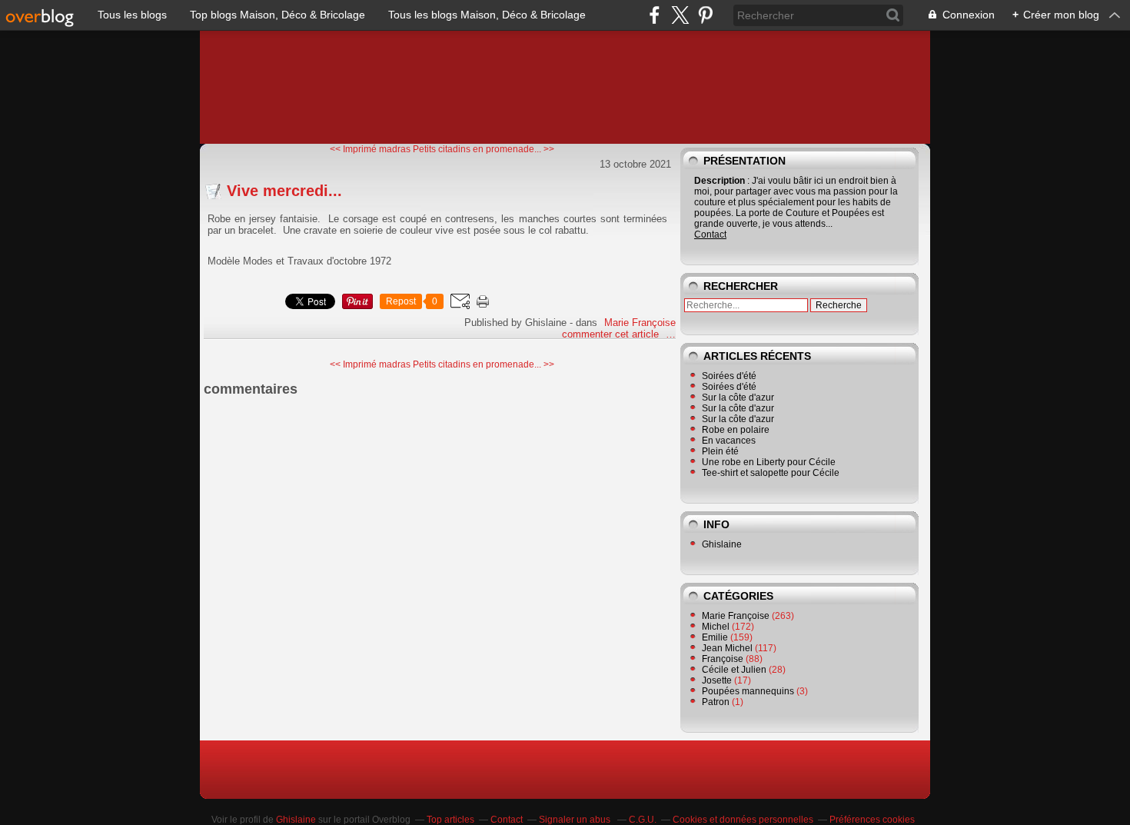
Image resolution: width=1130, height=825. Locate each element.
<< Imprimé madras (370, 149)
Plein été (720, 451)
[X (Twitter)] (680, 15)
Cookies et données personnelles (743, 819)
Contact (710, 234)
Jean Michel (727, 648)
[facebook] (654, 15)
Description (720, 180)
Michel (716, 626)
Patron (716, 702)
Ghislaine (722, 544)
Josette (717, 680)
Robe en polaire (735, 429)
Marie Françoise (640, 322)
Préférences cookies (872, 819)
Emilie (715, 637)
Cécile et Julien (734, 669)
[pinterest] (705, 15)
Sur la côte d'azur (738, 397)
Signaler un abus (576, 819)
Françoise (722, 659)
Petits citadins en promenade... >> (483, 149)
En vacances (729, 440)
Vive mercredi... (284, 190)
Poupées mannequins (748, 691)
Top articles (450, 819)
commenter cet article (612, 334)
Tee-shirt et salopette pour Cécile (770, 472)
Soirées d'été (729, 376)
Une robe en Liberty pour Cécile (769, 462)
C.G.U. (642, 819)
